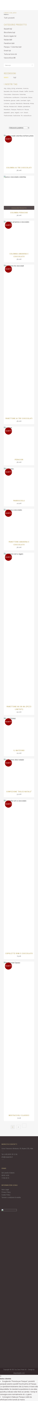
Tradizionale (8, 115)
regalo (17, 112)
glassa (13, 100)
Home (6, 14)
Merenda (26, 103)
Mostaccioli (13, 106)
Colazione (15, 94)
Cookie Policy (6, 1195)
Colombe (22, 94)
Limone (6, 103)
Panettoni (7, 43)
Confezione (8, 97)
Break (21, 91)
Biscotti (16, 91)
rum (21, 112)
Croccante (23, 97)
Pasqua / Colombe (11, 47)
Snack (6, 51)
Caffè (26, 91)
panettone (26, 106)
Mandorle (19, 103)
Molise (6, 106)
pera (12, 112)
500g (13, 88)
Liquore (12, 103)
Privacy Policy (6, 1192)
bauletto (7, 91)
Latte (18, 100)
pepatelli (7, 112)
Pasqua (13, 109)
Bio (11, 91)
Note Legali (5, 1190)
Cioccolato (7, 94)
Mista (32, 103)
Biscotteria (8, 32)
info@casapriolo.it (7, 1157)
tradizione (16, 115)
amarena (19, 88)
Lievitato (23, 100)
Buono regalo (9, 36)
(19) (14, 77)
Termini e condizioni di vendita (11, 1197)
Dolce (30, 97)
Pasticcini (20, 109)
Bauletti (7, 29)
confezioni (16, 97)
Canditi (31, 91)
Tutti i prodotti (9, 18)
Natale (6, 40)
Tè (21, 115)
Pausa (27, 109)
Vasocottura (8, 58)
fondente (7, 100)
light (28, 100)
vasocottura (27, 115)
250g (9, 88)
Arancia (25, 88)
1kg (5, 88)
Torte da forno (9, 54)
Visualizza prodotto (19, 208)
